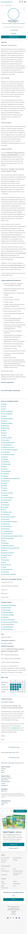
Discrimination (6, 461)
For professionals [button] (5, 866)
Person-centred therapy (9, 619)
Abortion (5, 404)
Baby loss (5, 421)
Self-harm (5, 550)
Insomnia (5, 488)
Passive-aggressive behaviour (10, 521)
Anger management (7, 413)
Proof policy (4, 874)
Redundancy (6, 543)
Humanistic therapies (8, 612)
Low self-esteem (7, 500)
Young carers (6, 572)
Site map (3, 862)
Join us (3, 868)
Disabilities (5, 459)
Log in (14, 868)
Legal (2, 885)
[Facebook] (8, 918)
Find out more (13, 848)
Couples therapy (7, 607)
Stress (4, 562)
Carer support (6, 440)
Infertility (5, 485)
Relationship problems (8, 545)
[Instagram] (10, 918)
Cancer (4, 435)
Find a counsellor (5, 857)
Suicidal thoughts (7, 564)
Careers (15, 881)
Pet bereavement (7, 526)
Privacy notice (4, 887)
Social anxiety (6, 560)
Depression (5, 456)
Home (2, 5)
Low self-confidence (8, 497)
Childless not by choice (8, 447)
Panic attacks (6, 519)
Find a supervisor (5, 871)
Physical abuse (6, 528)
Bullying (4, 430)
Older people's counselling (9, 516)
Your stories (4, 860)
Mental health (6, 504)
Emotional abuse (7, 471)
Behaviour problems (7, 423)
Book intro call (14, 37)
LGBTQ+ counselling (8, 492)
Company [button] (3, 878)
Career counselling (7, 437)
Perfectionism (6, 524)
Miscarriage (5, 507)
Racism (4, 540)
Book (20, 811)
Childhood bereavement (8, 442)
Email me (13, 33)
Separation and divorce (8, 552)
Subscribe (13, 844)
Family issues (6, 473)
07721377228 (15, 728)
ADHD (4, 409)
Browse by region (17, 857)
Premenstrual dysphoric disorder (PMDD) (13, 536)
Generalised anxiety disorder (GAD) (11, 478)
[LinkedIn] (19, 918)
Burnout (5, 433)
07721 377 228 (13, 30)
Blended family (6, 428)
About (2, 881)
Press (14, 885)
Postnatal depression (8, 531)
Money (4, 509)
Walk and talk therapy (8, 629)
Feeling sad (5, 476)
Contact (3, 883)
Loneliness (5, 495)
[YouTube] (16, 918)
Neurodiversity (6, 514)
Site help (15, 860)
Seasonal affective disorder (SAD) (11, 548)
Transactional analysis (8, 626)
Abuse (4, 406)
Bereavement (6, 425)
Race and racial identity (8, 538)
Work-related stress (7, 569)
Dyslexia (5, 466)
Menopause (5, 502)
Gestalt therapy (6, 610)
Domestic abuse (7, 464)
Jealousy (5, 490)
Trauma (4, 567)
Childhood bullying (7, 444)
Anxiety (4, 416)
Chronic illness (6, 452)
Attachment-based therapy (9, 605)
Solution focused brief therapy (10, 622)
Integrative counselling (8, 614)
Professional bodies (18, 871)
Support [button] (3, 855)
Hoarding (5, 483)
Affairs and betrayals (8, 411)
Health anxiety (6, 480)
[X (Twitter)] (13, 918)
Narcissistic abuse (7, 512)
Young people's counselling (9, 574)
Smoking (5, 557)
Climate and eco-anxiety (9, 454)
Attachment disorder (8, 418)
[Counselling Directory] (7, 2)
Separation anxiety (7, 555)
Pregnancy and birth (7, 533)
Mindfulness (6, 617)
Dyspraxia (5, 468)
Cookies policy (16, 883)
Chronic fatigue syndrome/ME (10, 449)
